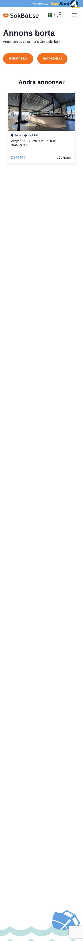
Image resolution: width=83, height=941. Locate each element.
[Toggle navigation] (74, 15)
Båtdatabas (52, 58)
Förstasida (18, 58)
